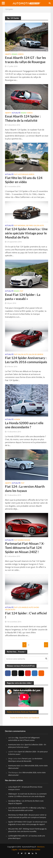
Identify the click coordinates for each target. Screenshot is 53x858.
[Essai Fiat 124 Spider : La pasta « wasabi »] (26, 273)
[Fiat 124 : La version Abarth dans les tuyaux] (26, 464)
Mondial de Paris (25, 226)
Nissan (27, 540)
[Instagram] (21, 673)
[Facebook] (8, 673)
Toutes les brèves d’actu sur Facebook (22, 712)
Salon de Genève (36, 354)
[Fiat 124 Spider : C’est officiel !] (26, 589)
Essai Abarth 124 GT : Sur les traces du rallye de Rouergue (25, 60)
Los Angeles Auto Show (28, 607)
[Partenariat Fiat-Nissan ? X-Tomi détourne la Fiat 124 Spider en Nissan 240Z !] (26, 524)
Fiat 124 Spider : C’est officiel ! (26, 615)
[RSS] (41, 673)
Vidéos (21, 54)
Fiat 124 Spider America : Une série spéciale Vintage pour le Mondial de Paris (26, 233)
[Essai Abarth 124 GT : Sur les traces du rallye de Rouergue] (26, 36)
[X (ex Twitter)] (14, 673)
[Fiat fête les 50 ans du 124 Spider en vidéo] (26, 157)
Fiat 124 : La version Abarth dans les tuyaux (25, 488)
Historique (23, 174)
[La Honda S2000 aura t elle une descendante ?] (26, 400)
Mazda (21, 540)
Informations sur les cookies (29, 850)
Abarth (8, 54)
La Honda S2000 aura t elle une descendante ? (24, 425)
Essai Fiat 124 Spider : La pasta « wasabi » (22, 297)
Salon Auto (39, 226)
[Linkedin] (34, 673)
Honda (17, 419)
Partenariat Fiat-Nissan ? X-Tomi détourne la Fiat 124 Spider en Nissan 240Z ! (25, 548)
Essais (14, 54)
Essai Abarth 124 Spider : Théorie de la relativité (23, 118)
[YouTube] (28, 673)
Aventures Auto (14, 744)
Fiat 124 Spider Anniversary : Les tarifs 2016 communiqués (26, 360)
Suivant (46, 644)
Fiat (15, 174)
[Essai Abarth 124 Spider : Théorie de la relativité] (26, 96)
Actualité (16, 113)
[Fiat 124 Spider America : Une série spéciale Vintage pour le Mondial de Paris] (26, 211)
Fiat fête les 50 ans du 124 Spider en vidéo (23, 180)
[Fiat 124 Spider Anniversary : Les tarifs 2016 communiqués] (26, 336)
